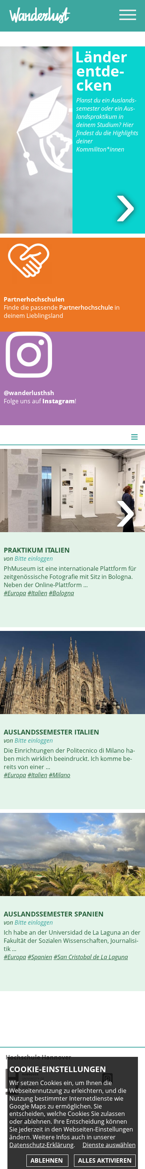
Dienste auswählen (109, 1145)
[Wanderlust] (40, 21)
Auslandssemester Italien (51, 731)
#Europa (15, 593)
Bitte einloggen (33, 558)
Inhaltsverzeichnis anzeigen (128, 15)
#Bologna (61, 593)
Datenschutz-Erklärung (41, 1145)
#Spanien (40, 957)
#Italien (37, 593)
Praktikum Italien (37, 549)
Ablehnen (47, 1160)
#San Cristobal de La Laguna (91, 957)
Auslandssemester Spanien (54, 913)
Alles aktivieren (105, 1160)
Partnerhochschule (86, 307)
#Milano (59, 775)
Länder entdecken (101, 70)
